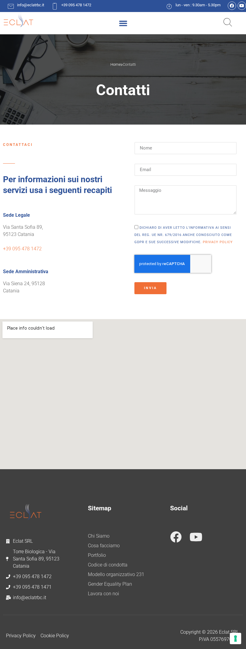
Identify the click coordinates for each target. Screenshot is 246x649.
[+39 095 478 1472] (54, 6)
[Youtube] (242, 6)
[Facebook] (232, 6)
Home (115, 64)
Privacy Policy (218, 242)
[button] (123, 23)
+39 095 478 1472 (76, 5)
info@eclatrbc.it (30, 5)
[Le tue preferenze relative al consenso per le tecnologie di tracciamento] (235, 638)
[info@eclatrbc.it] (10, 6)
